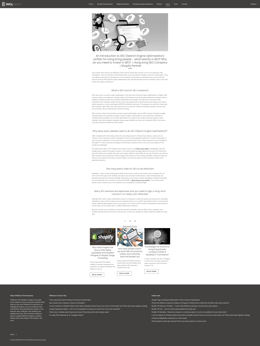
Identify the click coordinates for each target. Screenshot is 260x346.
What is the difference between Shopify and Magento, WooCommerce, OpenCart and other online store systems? (190, 303)
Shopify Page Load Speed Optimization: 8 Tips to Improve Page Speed (176, 300)
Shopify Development (105, 4)
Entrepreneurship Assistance (143, 4)
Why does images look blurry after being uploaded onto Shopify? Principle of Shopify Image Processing (103, 252)
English (253, 4)
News (168, 4)
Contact (184, 4)
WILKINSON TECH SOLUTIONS (24, 340)
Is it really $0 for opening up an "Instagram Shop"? (66, 315)
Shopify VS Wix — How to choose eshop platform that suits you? (174, 309)
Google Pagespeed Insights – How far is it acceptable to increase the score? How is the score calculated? (84, 309)
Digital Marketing (123, 4)
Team (176, 4)
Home (91, 4)
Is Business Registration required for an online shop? (169, 318)
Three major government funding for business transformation (70, 300)
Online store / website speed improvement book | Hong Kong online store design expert (79, 312)
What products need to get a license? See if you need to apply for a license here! (179, 321)
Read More (97, 275)
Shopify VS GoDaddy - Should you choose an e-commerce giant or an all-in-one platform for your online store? (189, 312)
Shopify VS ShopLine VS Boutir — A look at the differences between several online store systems (185, 306)
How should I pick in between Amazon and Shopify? (67, 303)
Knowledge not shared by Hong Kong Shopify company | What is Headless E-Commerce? (157, 250)
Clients (159, 4)
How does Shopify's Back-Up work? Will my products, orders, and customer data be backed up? (130, 252)
